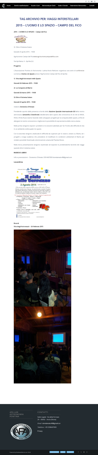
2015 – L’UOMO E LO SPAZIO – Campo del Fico (49, 25)
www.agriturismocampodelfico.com (45, 56)
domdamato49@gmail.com (51, 423)
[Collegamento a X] (88, 1)
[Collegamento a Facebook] (86, 1)
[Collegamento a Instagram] (94, 1)
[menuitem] (8, 6)
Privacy (39, 431)
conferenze (80, 71)
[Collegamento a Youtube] (91, 1)
